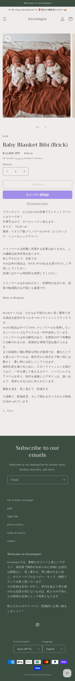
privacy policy (15, 524)
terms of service (16, 533)
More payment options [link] (37, 203)
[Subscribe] (64, 480)
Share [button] (10, 410)
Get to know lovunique (20, 500)
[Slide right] (46, 127)
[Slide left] (29, 127)
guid (9, 508)
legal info (12, 516)
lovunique (32, 675)
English (50, 649)
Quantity (7, 164)
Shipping (19, 158)
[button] (5, 19)
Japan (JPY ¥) (24, 649)
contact (11, 541)
